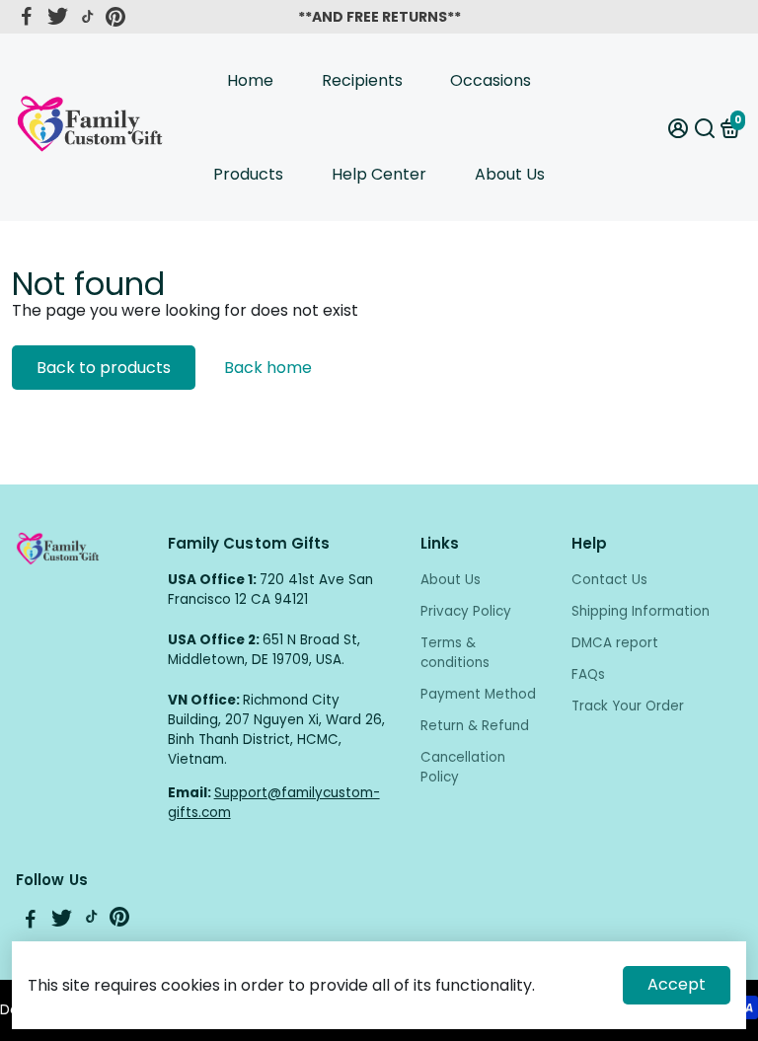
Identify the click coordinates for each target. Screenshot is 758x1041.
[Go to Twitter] (57, 17)
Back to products (104, 367)
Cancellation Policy (462, 767)
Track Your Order (627, 706)
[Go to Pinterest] (115, 17)
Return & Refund (474, 725)
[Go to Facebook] (27, 17)
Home (250, 80)
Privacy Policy (465, 611)
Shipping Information (640, 611)
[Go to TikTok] (88, 17)
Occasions (490, 80)
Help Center (379, 174)
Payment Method (478, 694)
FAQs (588, 674)
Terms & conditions (455, 652)
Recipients (362, 80)
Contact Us (609, 579)
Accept (676, 984)
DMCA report (614, 642)
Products (248, 174)
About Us (510, 174)
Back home (268, 367)
